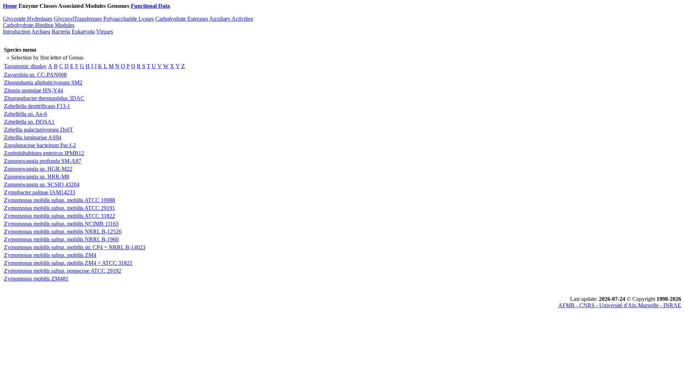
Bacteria (61, 32)
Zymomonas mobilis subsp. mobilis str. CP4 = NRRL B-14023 (74, 247)
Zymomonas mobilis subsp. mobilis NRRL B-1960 (61, 239)
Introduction (16, 32)
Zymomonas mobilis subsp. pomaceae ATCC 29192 (62, 271)
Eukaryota (83, 32)
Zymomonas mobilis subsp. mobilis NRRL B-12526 (62, 232)
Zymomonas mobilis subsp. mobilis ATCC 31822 (59, 216)
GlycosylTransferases (78, 19)
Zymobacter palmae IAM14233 (39, 192)
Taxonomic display (25, 66)
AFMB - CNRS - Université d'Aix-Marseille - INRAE (619, 305)
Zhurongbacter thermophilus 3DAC (44, 98)
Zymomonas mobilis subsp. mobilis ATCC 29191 (59, 208)
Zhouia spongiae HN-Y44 (33, 90)
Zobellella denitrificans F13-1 (37, 106)
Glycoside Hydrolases (27, 19)
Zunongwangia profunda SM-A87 (42, 161)
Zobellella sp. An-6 (25, 114)
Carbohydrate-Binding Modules (38, 25)
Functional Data (150, 6)
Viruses (104, 32)
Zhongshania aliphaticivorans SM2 (43, 82)
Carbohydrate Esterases (181, 19)
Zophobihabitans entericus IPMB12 (44, 153)
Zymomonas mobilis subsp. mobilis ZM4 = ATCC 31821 (68, 263)
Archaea (40, 32)
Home (10, 6)
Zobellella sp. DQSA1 (29, 122)
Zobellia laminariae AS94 (32, 137)
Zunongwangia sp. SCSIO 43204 (41, 184)
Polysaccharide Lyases (128, 19)
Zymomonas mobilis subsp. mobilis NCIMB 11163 (61, 224)
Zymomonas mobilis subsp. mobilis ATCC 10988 (59, 200)
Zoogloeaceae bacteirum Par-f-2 (40, 145)
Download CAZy (192, 6)
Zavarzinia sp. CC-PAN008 (35, 75)
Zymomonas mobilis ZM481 (36, 279)
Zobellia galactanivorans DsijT (38, 130)
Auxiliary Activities (231, 19)
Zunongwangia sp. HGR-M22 (38, 169)
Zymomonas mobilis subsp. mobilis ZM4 (50, 255)
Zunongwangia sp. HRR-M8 (36, 177)
